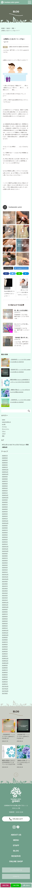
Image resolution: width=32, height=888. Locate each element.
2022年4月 (5, 565)
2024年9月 (5, 500)
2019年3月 (5, 651)
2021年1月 (5, 600)
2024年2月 (5, 516)
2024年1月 (5, 518)
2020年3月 (5, 623)
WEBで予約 (5, 885)
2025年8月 (5, 479)
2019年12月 (5, 630)
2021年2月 (5, 597)
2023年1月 (5, 544)
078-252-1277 (18, 819)
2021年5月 (5, 590)
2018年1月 (5, 684)
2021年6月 (5, 588)
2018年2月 (5, 681)
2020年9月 (5, 609)
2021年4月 (5, 593)
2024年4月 (5, 511)
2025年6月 (5, 483)
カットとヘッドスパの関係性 (22, 324)
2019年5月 (5, 646)
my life (3, 424)
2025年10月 (5, 474)
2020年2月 (5, 625)
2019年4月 (5, 649)
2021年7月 (5, 586)
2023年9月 (5, 525)
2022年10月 (5, 551)
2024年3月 (5, 514)
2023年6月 (5, 532)
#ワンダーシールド (8, 444)
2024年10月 (5, 497)
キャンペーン (5, 429)
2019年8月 (5, 639)
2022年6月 (5, 560)
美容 (13, 28)
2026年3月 (5, 465)
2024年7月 (5, 504)
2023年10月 (5, 523)
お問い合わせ (26, 885)
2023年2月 (5, 542)
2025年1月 (5, 493)
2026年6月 (5, 458)
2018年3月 (5, 679)
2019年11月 (5, 632)
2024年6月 (5, 507)
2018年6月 (5, 672)
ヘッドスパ (16, 444)
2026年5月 (5, 460)
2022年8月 (5, 556)
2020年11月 (5, 604)
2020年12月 (5, 602)
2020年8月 (5, 611)
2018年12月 (5, 658)
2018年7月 (5, 670)
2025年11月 (5, 472)
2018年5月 (5, 674)
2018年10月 (5, 663)
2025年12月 (5, 469)
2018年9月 (5, 665)
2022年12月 (5, 546)
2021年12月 (5, 574)
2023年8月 (5, 528)
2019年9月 (5, 637)
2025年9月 (5, 476)
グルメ (3, 431)
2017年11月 (5, 688)
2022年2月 (5, 569)
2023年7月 (5, 530)
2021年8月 (5, 583)
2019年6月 (5, 644)
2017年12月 (5, 686)
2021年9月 (5, 581)
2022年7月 (5, 558)
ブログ (3, 433)
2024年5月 (5, 509)
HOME (3, 28)
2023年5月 (5, 535)
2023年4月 (5, 537)
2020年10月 (5, 607)
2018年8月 (5, 667)
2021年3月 (5, 595)
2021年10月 (5, 579)
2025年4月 (5, 488)
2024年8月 (5, 502)
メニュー (23, 444)
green (3, 419)
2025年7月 (5, 481)
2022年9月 (5, 553)
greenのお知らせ (6, 422)
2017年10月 (5, 691)
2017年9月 (5, 693)
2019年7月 (5, 642)
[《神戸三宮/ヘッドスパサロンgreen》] (9, 217)
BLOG (8, 28)
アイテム (4, 426)
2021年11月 (5, 576)
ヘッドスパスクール (16, 870)
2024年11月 (5, 495)
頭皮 (27, 444)
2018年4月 (5, 677)
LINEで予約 (16, 885)
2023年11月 (5, 521)
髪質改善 (5, 447)
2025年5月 (5, 486)
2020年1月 (5, 628)
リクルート (16, 876)
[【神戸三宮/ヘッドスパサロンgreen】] (9, 258)
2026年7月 (5, 455)
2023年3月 (5, 539)
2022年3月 (5, 567)
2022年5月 (5, 563)
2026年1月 (5, 467)
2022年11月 (5, 549)
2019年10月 (5, 635)
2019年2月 (5, 653)
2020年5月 (5, 618)
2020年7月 (5, 614)
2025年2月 (5, 490)
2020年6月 (5, 616)
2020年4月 (5, 621)
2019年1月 (5, 656)
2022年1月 (5, 572)
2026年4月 (5, 462)
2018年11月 (5, 660)
